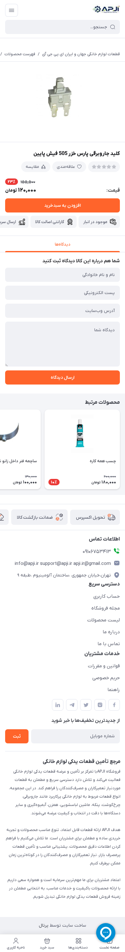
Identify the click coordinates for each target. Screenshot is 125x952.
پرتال (43, 925)
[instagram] (100, 705)
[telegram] (72, 705)
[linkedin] (57, 705)
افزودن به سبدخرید (62, 206)
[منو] (11, 10)
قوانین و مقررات (104, 666)
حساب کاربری (106, 596)
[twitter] (86, 705)
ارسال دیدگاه (62, 378)
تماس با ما (108, 644)
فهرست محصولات (19, 54)
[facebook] (114, 705)
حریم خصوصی (106, 678)
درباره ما (111, 632)
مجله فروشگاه (105, 608)
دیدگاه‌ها (63, 244)
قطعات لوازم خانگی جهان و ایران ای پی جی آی (81, 54)
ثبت (17, 736)
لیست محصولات (103, 620)
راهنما (113, 690)
